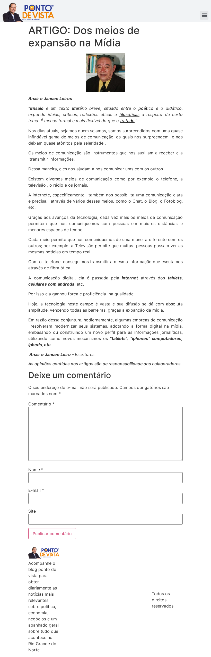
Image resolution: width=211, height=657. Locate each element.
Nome (35, 470)
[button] (204, 15)
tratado (127, 120)
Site (32, 511)
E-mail (36, 490)
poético (145, 108)
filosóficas (129, 114)
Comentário (41, 404)
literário (79, 108)
